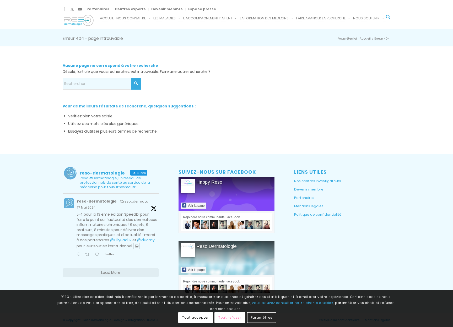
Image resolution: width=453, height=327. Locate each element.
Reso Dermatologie (216, 246)
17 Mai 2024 (86, 207)
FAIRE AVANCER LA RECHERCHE (321, 18)
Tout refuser (229, 317)
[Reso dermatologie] (78, 21)
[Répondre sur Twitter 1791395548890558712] (79, 254)
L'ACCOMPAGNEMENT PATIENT (207, 18)
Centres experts (130, 9)
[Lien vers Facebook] (64, 9)
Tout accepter (195, 317)
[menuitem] (98, 9)
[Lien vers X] (72, 9)
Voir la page (196, 206)
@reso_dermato (134, 201)
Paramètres (261, 317)
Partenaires (98, 9)
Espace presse (202, 9)
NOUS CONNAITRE (131, 18)
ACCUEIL (107, 18)
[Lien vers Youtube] (80, 9)
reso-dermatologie (97, 201)
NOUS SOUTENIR (366, 18)
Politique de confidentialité (317, 214)
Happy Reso (209, 182)
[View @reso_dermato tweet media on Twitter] (136, 246)
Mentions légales (308, 206)
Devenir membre (167, 9)
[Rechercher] (388, 17)
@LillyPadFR (121, 240)
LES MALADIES (164, 18)
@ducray (146, 240)
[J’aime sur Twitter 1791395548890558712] (98, 254)
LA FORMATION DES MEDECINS (264, 18)
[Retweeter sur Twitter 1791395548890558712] (88, 254)
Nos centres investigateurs (317, 180)
